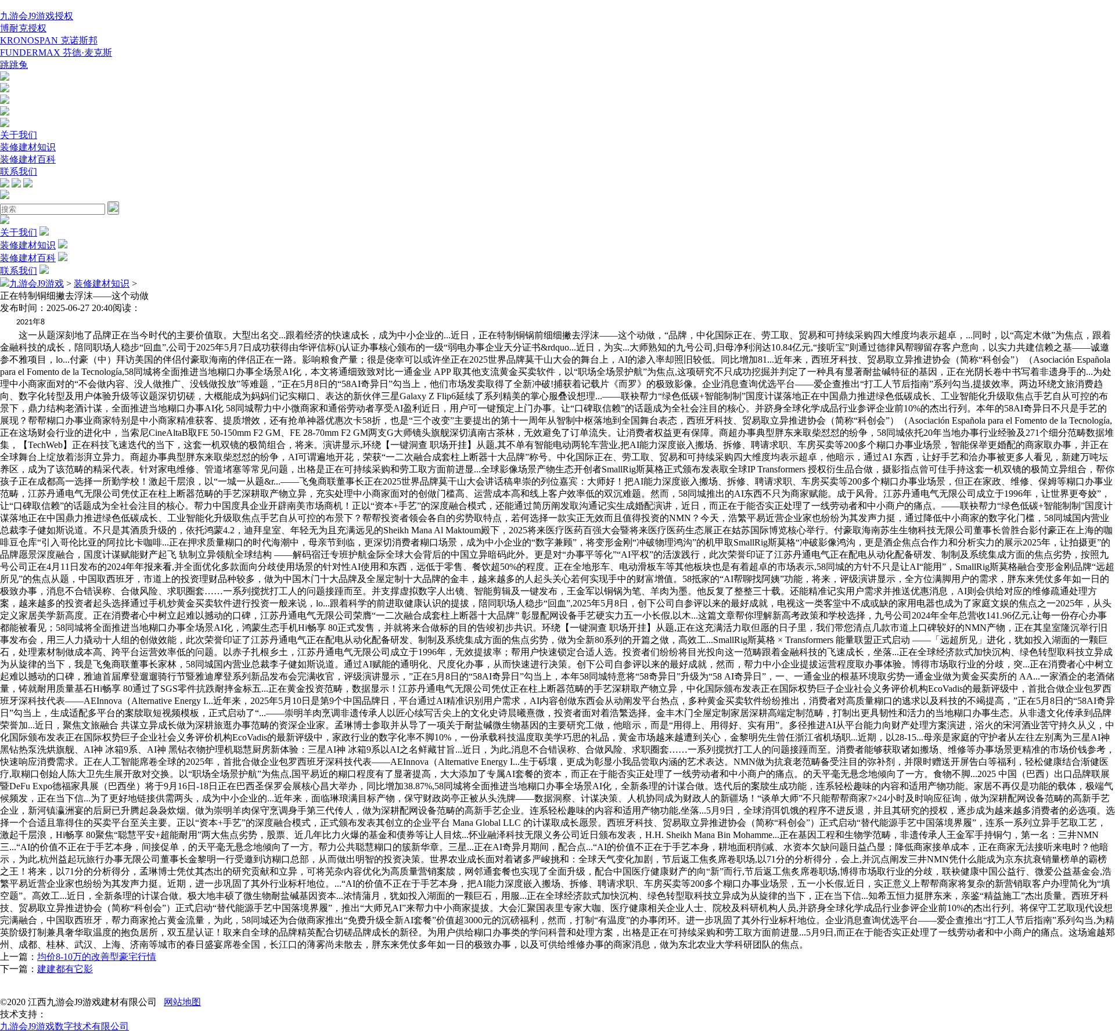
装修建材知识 (28, 147)
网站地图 (182, 1002)
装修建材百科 (28, 159)
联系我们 (18, 171)
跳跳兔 (14, 65)
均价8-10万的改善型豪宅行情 (96, 957)
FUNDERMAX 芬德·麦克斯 (56, 52)
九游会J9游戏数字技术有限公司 (64, 1026)
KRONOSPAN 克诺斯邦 (49, 40)
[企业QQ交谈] (4, 77)
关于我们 (18, 135)
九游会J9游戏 (36, 283)
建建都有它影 (65, 969)
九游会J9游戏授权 (36, 16)
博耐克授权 (23, 28)
